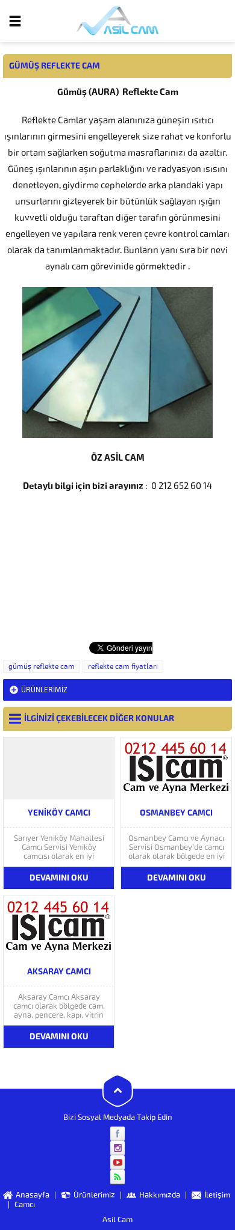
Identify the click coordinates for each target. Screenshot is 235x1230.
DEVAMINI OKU (59, 878)
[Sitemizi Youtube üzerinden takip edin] (117, 1162)
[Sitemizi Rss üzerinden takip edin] (117, 1177)
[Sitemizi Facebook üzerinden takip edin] (117, 1134)
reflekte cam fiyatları (123, 666)
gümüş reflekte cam (41, 666)
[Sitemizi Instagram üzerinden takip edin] (117, 1148)
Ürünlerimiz (44, 690)
